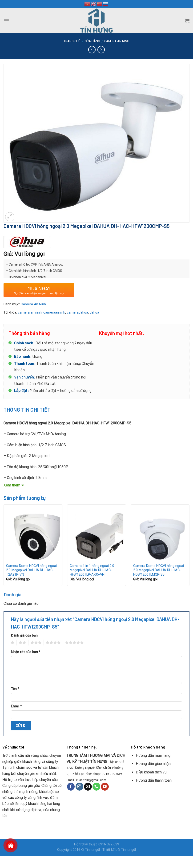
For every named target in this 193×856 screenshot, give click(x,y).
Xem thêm (12, 485)
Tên (15, 689)
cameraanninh (54, 312)
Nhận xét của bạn (25, 652)
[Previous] (3, 547)
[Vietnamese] (87, 4)
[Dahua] (27, 242)
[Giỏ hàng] (187, 21)
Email (16, 706)
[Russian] (106, 4)
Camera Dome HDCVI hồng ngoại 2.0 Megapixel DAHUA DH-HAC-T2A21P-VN (31, 570)
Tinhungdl (92, 850)
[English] (93, 4)
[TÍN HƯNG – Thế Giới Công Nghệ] (96, 20)
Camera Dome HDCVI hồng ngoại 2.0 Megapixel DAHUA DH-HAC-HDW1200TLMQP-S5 (158, 570)
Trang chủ (72, 41)
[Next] (189, 547)
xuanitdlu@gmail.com (91, 780)
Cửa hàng (92, 41)
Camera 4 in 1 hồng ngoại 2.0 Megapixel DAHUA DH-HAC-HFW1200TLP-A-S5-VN (92, 570)
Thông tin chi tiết (27, 409)
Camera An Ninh (116, 41)
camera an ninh (30, 312)
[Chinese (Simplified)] (99, 4)
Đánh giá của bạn (24, 635)
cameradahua (77, 312)
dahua (94, 312)
